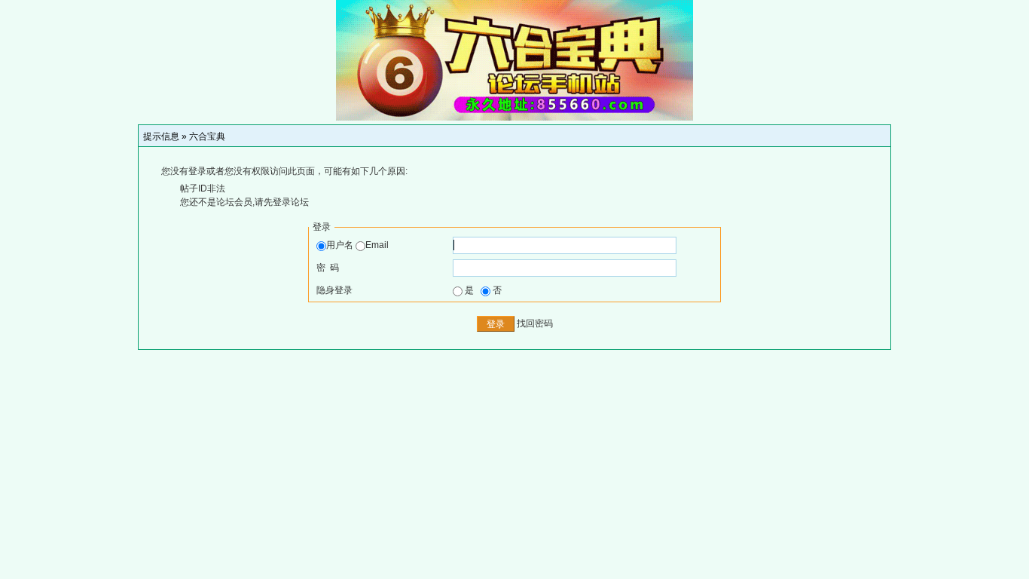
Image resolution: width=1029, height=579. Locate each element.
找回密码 (535, 323)
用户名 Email (357, 245)
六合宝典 (207, 136)
